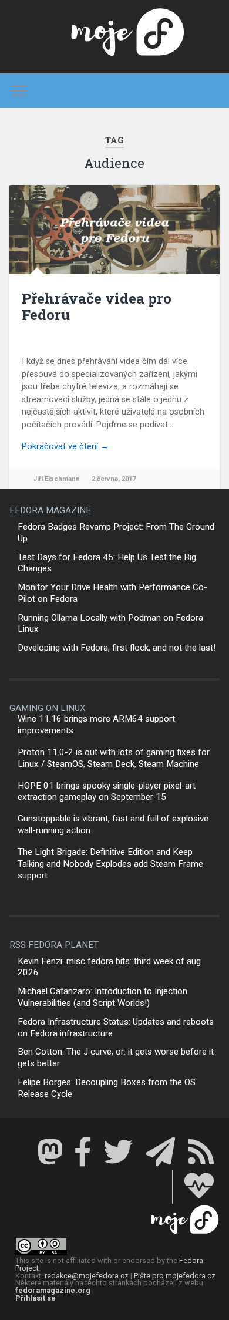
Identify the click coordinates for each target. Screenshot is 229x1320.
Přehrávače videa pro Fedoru (96, 307)
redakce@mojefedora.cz (87, 1275)
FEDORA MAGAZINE (50, 510)
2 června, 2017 (114, 479)
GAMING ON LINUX (47, 708)
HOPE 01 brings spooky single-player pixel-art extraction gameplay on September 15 (107, 791)
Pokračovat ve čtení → (65, 447)
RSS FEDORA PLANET (54, 945)
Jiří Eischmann (56, 479)
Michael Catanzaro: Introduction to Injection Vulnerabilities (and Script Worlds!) (102, 997)
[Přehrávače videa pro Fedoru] (114, 229)
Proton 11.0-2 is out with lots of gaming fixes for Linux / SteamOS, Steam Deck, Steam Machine (114, 758)
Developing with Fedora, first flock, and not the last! (116, 647)
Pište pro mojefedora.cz (174, 1275)
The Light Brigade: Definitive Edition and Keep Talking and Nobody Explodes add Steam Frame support (110, 864)
